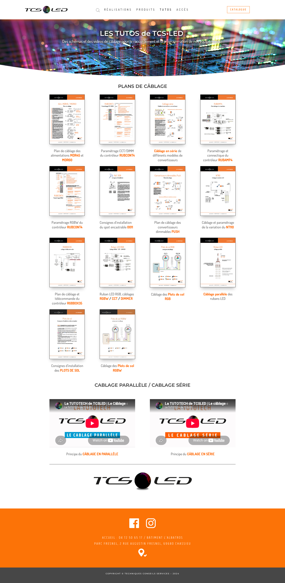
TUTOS (166, 9)
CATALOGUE (238, 9)
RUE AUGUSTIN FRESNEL (142, 543)
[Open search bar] (98, 10)
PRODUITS (145, 9)
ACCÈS (182, 9)
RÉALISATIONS (118, 9)
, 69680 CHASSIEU (176, 543)
